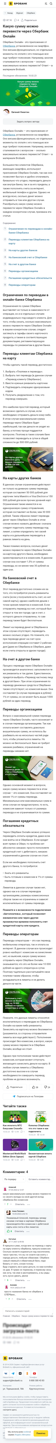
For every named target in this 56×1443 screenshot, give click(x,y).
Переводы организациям (23, 271)
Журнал (19, 13)
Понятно (40, 1433)
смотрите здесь (10, 1410)
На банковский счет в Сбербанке (28, 257)
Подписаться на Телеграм (30, 1096)
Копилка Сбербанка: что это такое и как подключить (39, 1128)
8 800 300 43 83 (36, 1380)
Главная (6, 1316)
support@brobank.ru (12, 1380)
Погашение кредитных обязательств (30, 278)
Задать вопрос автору (28, 121)
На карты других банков (23, 250)
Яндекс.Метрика (22, 1435)
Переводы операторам (22, 284)
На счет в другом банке (22, 264)
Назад (10, 13)
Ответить (20, 1204)
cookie (26, 1432)
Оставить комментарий (41, 1179)
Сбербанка (9, 46)
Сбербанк (31, 13)
